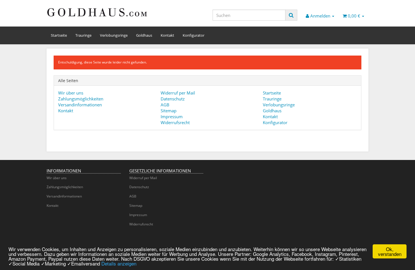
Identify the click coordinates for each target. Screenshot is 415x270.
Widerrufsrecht (175, 122)
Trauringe (83, 35)
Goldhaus (144, 35)
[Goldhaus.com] (97, 12)
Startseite (59, 35)
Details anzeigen (118, 263)
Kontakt (167, 35)
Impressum (172, 116)
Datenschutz (173, 99)
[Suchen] (291, 15)
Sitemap (168, 110)
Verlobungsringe (114, 35)
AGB (165, 104)
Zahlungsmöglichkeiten (80, 99)
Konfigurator (193, 35)
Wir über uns (70, 93)
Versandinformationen (80, 104)
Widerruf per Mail (178, 93)
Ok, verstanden (389, 251)
